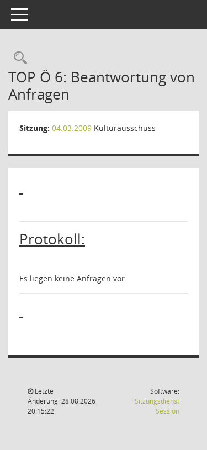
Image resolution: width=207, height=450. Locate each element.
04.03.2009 (72, 128)
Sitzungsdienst (157, 406)
